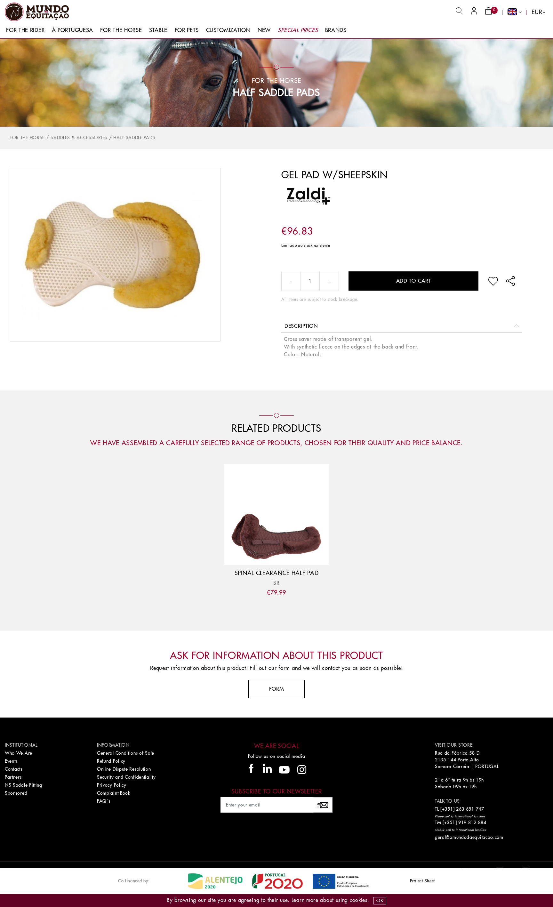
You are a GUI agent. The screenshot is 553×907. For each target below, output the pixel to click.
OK (379, 900)
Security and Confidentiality (126, 777)
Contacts (13, 769)
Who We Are (18, 753)
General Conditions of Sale (125, 753)
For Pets (187, 30)
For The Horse (121, 30)
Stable (158, 30)
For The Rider (25, 30)
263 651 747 (470, 809)
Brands (336, 30)
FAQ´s (103, 801)
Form (276, 689)
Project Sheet (422, 881)
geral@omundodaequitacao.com (469, 837)
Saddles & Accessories (79, 137)
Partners (13, 777)
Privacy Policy (111, 785)
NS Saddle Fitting (23, 785)
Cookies (358, 900)
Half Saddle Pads (276, 93)
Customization (228, 30)
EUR (537, 12)
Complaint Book (113, 793)
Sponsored (16, 793)
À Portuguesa (72, 30)
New (264, 30)
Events (11, 761)
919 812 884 (472, 822)
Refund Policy (111, 761)
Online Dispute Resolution (124, 769)
